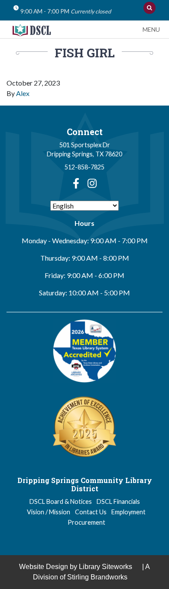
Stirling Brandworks (97, 577)
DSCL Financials (118, 501)
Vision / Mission (48, 512)
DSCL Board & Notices (60, 501)
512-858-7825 (84, 167)
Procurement (86, 522)
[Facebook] (76, 183)
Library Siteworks (105, 566)
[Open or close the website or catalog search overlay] (149, 8)
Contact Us (91, 512)
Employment (128, 512)
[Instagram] (92, 183)
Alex (22, 93)
